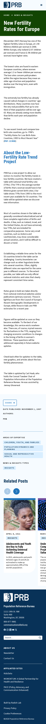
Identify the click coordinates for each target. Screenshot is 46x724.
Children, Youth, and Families (21, 442)
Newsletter (9, 653)
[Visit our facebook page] (5, 630)
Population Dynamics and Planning (19, 448)
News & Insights (23, 15)
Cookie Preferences (12, 713)
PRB (5, 419)
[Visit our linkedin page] (10, 630)
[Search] (40, 638)
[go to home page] (13, 7)
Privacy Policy (10, 708)
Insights (9, 468)
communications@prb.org (15, 624)
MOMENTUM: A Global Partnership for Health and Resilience (21, 680)
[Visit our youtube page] (13, 630)
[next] (16, 491)
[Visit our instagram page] (8, 630)
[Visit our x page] (16, 630)
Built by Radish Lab (12, 702)
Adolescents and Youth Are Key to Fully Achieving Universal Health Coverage (18, 548)
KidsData (8, 673)
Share (8, 402)
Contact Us (9, 658)
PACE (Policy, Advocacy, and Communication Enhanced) (16, 689)
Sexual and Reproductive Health (19, 455)
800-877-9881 (10, 621)
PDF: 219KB (9, 141)
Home (7, 15)
